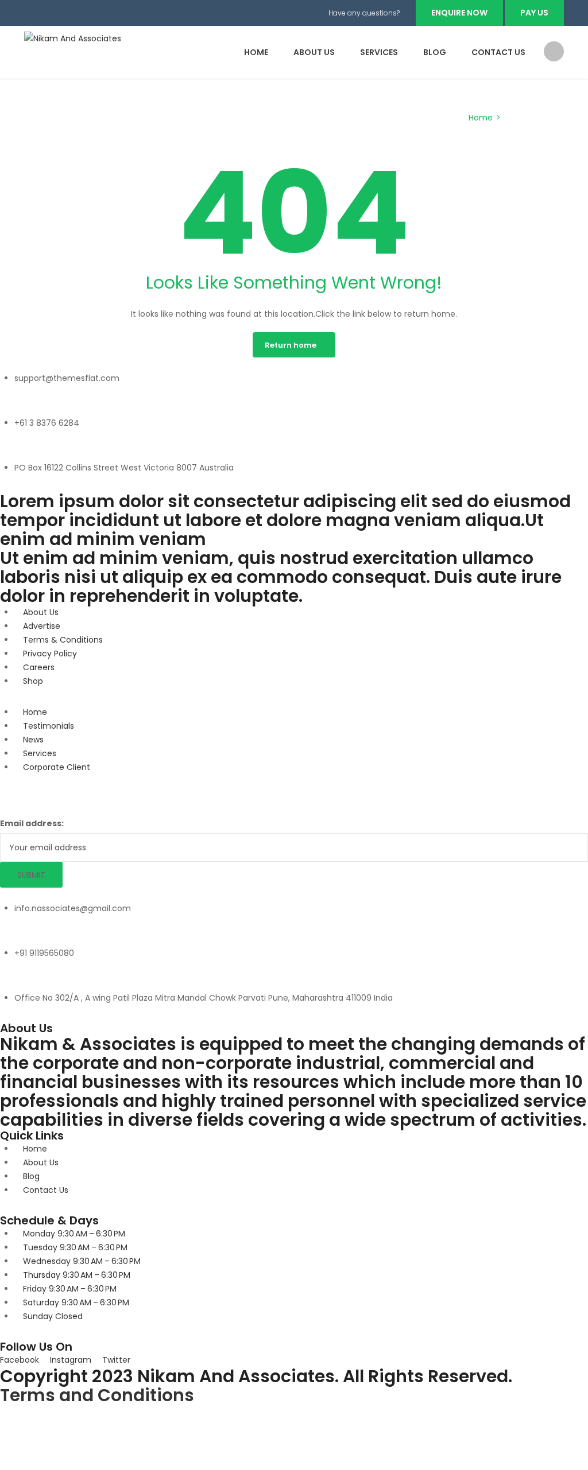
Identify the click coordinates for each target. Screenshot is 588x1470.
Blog (434, 52)
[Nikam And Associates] (72, 38)
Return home (290, 345)
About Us (314, 52)
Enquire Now (459, 12)
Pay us (534, 12)
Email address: (32, 823)
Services (379, 52)
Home (256, 52)
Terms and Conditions (97, 1395)
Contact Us (498, 52)
